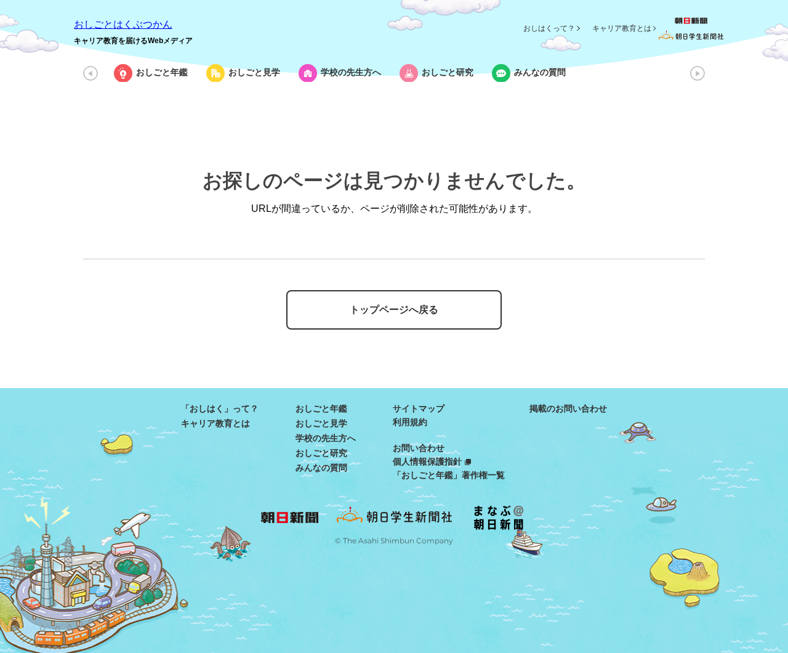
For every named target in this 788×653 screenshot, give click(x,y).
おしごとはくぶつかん (123, 24)
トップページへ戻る (394, 309)
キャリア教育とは (621, 28)
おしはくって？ (549, 28)
